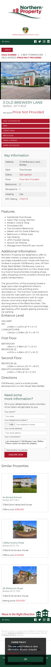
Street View (9, 130)
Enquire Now (16, 455)
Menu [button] (7, 42)
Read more (13, 653)
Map (5, 126)
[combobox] (10, 424)
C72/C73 (23, 199)
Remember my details (17, 450)
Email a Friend (10, 140)
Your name (10, 412)
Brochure (8, 135)
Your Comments (12, 437)
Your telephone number (16, 420)
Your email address (13, 428)
